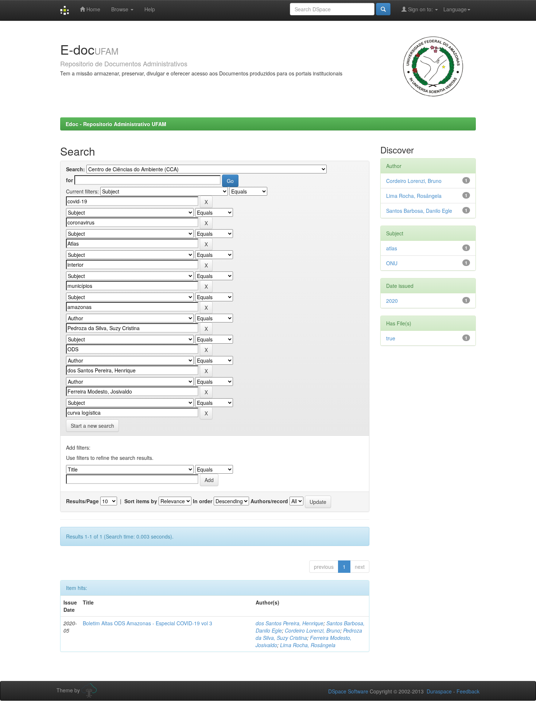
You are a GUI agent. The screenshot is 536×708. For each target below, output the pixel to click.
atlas (391, 248)
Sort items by (140, 501)
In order (202, 501)
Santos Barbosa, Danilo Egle (419, 210)
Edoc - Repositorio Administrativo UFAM (116, 124)
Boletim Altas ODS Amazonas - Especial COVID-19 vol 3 (147, 623)
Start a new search (92, 425)
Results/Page (82, 501)
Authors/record (269, 501)
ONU (391, 263)
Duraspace (439, 691)
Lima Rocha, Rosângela (307, 645)
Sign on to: (420, 9)
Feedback (468, 691)
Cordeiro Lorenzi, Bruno (312, 630)
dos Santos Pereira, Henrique (289, 623)
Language (455, 9)
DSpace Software (348, 691)
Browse (120, 9)
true (390, 338)
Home (92, 9)
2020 (392, 300)
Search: (75, 169)
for (69, 180)
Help (149, 9)
